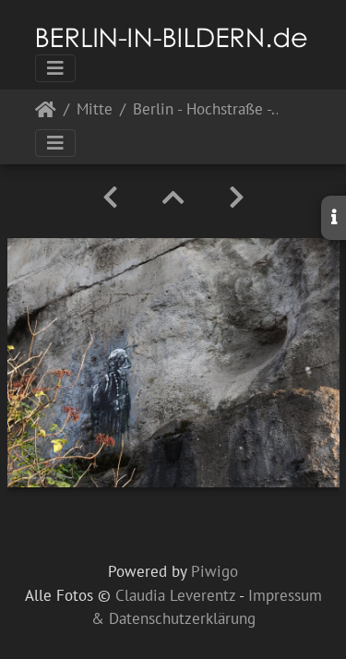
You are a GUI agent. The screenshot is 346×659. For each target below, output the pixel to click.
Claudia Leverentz (175, 595)
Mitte (95, 110)
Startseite (45, 113)
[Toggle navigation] (55, 68)
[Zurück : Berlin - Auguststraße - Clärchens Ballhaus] (110, 197)
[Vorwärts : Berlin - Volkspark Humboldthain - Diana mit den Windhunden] (237, 197)
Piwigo (214, 571)
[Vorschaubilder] (173, 197)
